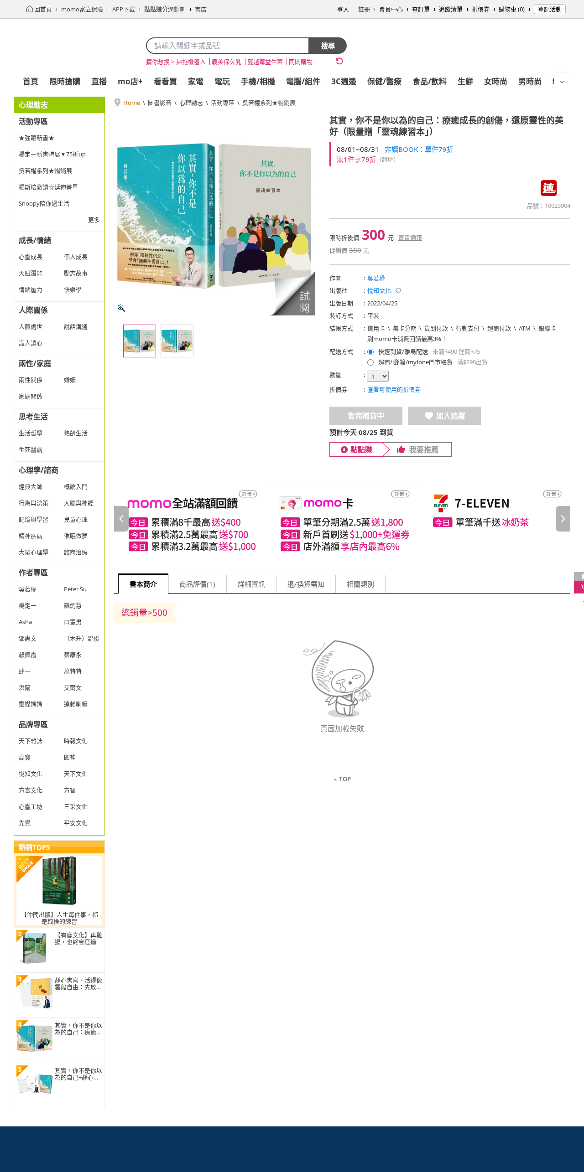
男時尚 (530, 81)
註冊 (364, 9)
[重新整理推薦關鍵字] (339, 61)
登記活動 (550, 9)
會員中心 (391, 9)
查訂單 (421, 9)
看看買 (165, 81)
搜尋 (328, 45)
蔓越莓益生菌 (265, 61)
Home (131, 102)
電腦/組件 (303, 81)
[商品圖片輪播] (214, 215)
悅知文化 (379, 290)
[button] (292, 293)
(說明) (388, 159)
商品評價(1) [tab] (197, 584)
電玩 (222, 81)
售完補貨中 (366, 416)
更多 (94, 220)
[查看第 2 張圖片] (177, 341)
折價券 (481, 9)
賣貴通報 (410, 237)
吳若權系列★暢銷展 (269, 102)
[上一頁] (121, 519)
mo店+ (130, 81)
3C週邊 (343, 81)
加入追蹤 (450, 416)
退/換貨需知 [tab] (305, 584)
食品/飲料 (429, 81)
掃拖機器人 (191, 61)
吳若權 (376, 278)
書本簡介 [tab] (143, 584)
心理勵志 (191, 102)
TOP (345, 779)
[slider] (342, 518)
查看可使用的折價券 (394, 389)
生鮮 (465, 81)
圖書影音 (160, 102)
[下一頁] (563, 519)
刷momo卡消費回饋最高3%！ (407, 339)
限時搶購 (64, 81)
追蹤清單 (451, 9)
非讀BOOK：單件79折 (419, 149)
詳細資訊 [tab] (251, 584)
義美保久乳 (226, 61)
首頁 (30, 81)
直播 (99, 81)
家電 (195, 81)
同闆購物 (301, 61)
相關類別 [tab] (360, 584)
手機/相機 (258, 81)
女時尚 (495, 81)
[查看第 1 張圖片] (139, 341)
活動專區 (223, 102)
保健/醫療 (384, 81)
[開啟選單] (562, 82)
